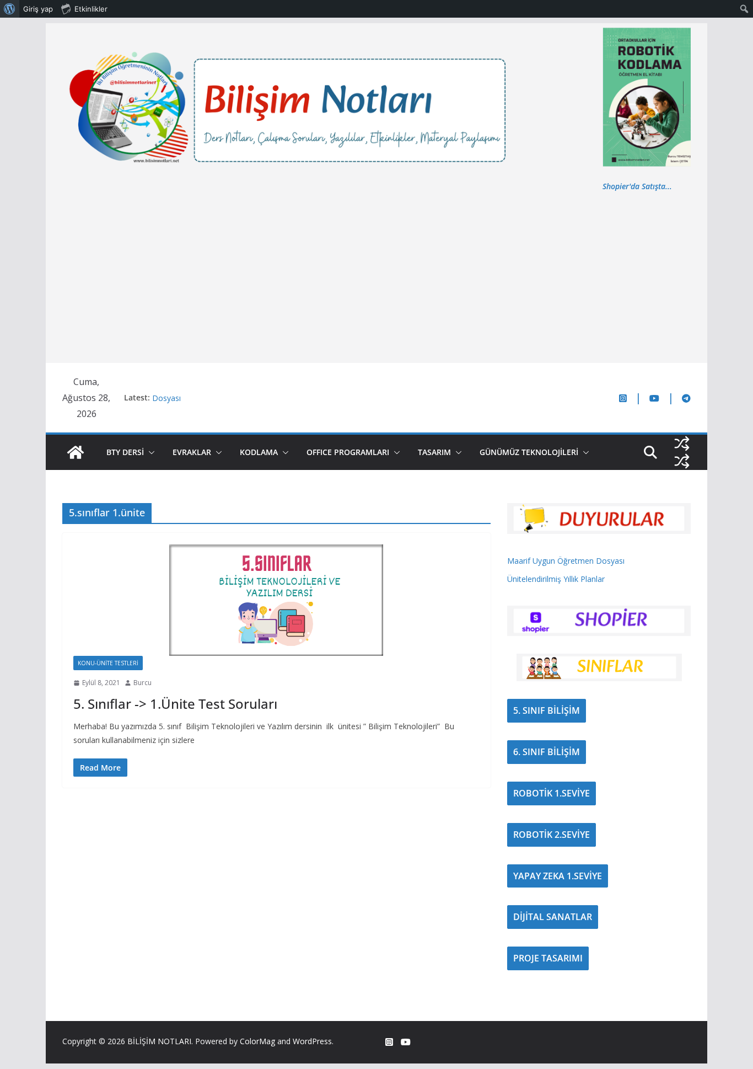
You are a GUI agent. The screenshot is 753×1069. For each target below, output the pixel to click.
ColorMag (257, 1041)
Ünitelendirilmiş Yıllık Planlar (556, 579)
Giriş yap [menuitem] (38, 8)
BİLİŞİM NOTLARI (159, 1041)
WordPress (312, 1041)
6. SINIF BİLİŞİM (546, 752)
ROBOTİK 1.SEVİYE (551, 793)
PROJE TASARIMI (548, 958)
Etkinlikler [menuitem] (90, 8)
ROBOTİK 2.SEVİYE (551, 835)
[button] (149, 452)
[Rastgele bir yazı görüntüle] (682, 443)
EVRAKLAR (192, 452)
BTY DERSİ (125, 452)
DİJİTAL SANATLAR (552, 917)
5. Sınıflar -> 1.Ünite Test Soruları (175, 703)
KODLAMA (259, 452)
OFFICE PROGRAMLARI (347, 452)
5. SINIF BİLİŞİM (546, 710)
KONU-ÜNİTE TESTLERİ (108, 663)
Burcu (142, 682)
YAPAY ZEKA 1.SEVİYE (557, 876)
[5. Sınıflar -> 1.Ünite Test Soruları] (276, 600)
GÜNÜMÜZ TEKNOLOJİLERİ (529, 452)
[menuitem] (9, 9)
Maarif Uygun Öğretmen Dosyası (566, 560)
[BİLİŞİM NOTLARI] (75, 452)
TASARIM (434, 452)
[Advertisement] (376, 276)
